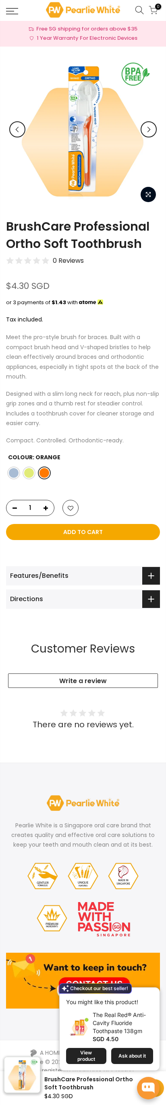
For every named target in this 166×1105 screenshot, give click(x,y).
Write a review (83, 681)
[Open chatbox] (148, 1088)
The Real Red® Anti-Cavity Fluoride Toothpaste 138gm (119, 1022)
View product (86, 1056)
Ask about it (132, 1056)
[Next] (149, 129)
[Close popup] (147, 998)
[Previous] (17, 129)
